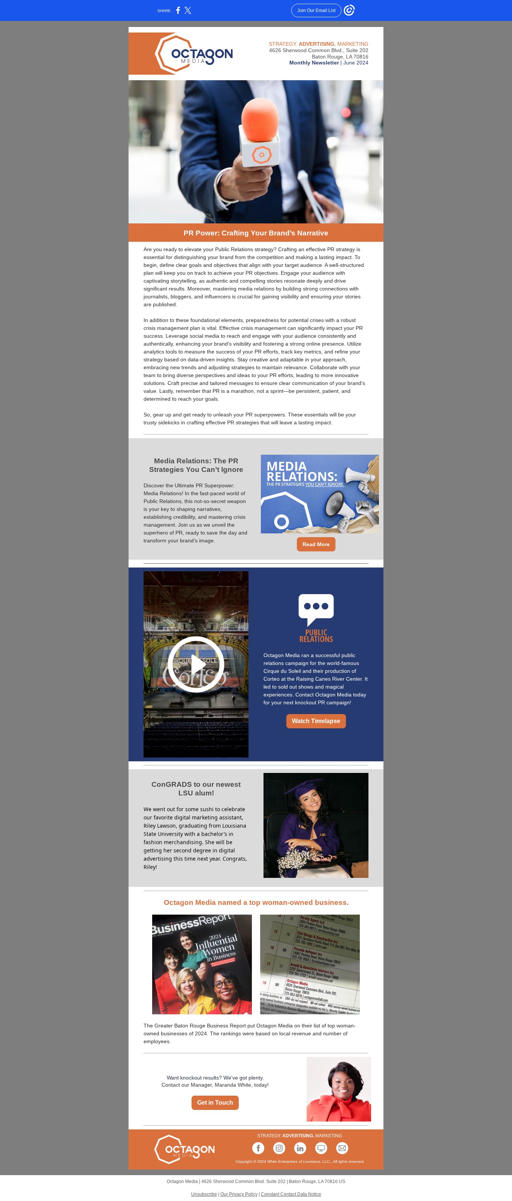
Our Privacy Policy (238, 1194)
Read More (316, 544)
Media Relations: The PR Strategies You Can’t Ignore (196, 465)
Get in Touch (215, 1102)
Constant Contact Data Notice (291, 1194)
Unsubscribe (204, 1194)
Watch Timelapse (316, 721)
